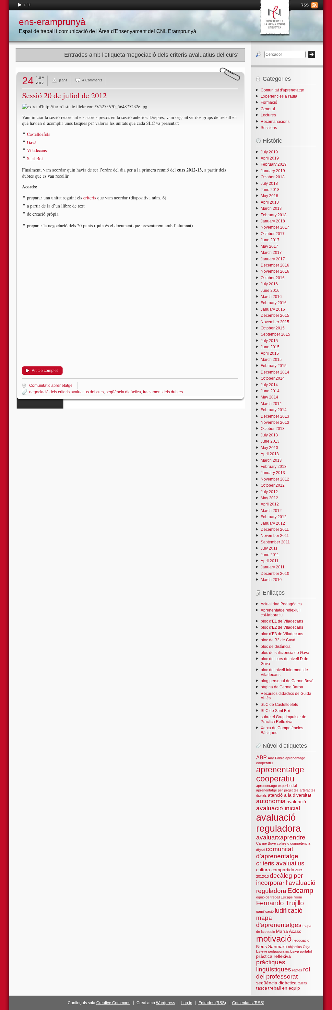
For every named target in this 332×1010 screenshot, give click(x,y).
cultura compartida (275, 869)
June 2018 (270, 189)
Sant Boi (35, 158)
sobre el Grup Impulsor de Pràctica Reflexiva (283, 719)
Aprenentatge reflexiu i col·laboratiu (281, 612)
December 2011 (275, 529)
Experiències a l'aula (279, 96)
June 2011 (270, 555)
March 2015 (271, 359)
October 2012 (273, 485)
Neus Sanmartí (271, 946)
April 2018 (270, 202)
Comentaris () (248, 1003)
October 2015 (273, 328)
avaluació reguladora (278, 823)
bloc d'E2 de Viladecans (282, 627)
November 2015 (275, 322)
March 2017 (271, 252)
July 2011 (269, 548)
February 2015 (274, 365)
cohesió (283, 843)
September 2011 (275, 542)
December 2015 (275, 315)
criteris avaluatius (280, 863)
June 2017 (270, 240)
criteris (89, 198)
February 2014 (274, 410)
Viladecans (37, 150)
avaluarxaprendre (280, 837)
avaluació (296, 801)
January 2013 (273, 472)
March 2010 (271, 579)
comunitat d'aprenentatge (277, 853)
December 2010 (275, 573)
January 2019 (273, 171)
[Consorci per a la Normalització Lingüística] (274, 16)
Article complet (45, 370)
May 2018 (269, 196)
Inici (26, 5)
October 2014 (273, 378)
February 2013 (274, 466)
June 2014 (270, 391)
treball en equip (284, 988)
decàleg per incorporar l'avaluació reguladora (285, 883)
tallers (302, 983)
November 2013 (275, 422)
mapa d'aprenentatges (279, 921)
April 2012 (270, 504)
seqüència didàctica (123, 392)
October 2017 (273, 234)
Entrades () (212, 1003)
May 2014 (269, 397)
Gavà (31, 142)
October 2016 (273, 278)
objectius (295, 947)
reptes (297, 970)
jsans (63, 80)
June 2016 (270, 290)
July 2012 (269, 492)
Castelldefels (38, 134)
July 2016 (269, 284)
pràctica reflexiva (273, 956)
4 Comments (92, 80)
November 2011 (275, 535)
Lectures (268, 115)
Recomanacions (275, 121)
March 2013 (271, 460)
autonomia (271, 801)
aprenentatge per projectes (277, 790)
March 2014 (271, 403)
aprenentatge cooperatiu (280, 774)
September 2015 (275, 334)
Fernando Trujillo (280, 903)
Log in (186, 1003)
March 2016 (271, 296)
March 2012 (271, 510)
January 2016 (273, 309)
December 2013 (275, 416)
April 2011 (270, 561)
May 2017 (269, 246)
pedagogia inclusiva (283, 951)
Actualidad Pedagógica (281, 604)
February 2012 (274, 517)
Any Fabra (276, 758)
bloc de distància (275, 646)
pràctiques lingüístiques (273, 966)
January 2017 (273, 259)
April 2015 (270, 353)
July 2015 (269, 341)
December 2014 (275, 372)
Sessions (269, 127)
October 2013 (273, 428)
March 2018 (271, 208)
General (268, 109)
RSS (305, 5)
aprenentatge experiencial (276, 786)
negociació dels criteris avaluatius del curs (66, 392)
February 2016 (274, 303)
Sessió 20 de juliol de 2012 (64, 95)
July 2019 (269, 152)
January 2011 (273, 567)
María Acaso (289, 931)
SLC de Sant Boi (275, 710)
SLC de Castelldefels (279, 704)
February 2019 (274, 164)
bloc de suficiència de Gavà (285, 652)
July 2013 (269, 435)
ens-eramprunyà (52, 22)
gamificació (265, 911)
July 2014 (269, 385)
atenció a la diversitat (289, 795)
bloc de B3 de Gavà (278, 640)
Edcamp (300, 890)
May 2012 (269, 498)
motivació (273, 939)
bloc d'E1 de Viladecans (282, 621)
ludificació (288, 910)
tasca (261, 988)
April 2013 (270, 454)
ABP (261, 757)
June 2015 (270, 347)
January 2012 (273, 523)
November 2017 (275, 227)
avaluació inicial (278, 808)
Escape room (291, 897)
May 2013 (269, 448)
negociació (300, 940)
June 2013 (270, 441)
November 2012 (275, 479)
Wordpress (165, 1003)
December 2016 (275, 265)
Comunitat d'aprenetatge (51, 385)
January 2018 (273, 221)
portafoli (306, 951)
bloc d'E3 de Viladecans (282, 634)
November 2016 (275, 271)
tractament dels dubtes (163, 392)
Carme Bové (266, 843)
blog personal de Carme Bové (287, 681)
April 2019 (270, 158)
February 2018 (274, 215)
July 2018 (269, 183)
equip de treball (268, 897)
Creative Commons (113, 1003)
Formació (269, 102)
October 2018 (273, 177)
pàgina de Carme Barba (282, 687)
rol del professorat (283, 973)
